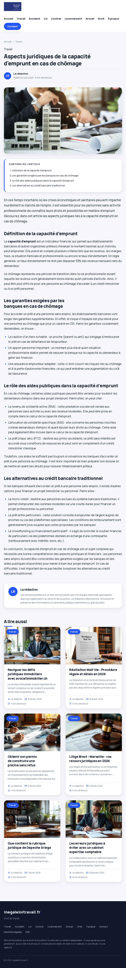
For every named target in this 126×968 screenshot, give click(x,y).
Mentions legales (13, 932)
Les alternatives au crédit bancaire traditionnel (38, 185)
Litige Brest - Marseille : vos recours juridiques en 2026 (90, 758)
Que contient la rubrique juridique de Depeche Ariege (29, 845)
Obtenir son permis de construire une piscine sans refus (22, 760)
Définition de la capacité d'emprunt (32, 170)
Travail (21, 18)
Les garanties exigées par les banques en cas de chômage (45, 175)
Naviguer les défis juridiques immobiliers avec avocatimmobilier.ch (27, 674)
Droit (101, 18)
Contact (12, 26)
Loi (45, 18)
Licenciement (73, 18)
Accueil (8, 18)
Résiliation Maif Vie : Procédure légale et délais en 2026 (93, 672)
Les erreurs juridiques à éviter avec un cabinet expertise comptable (87, 847)
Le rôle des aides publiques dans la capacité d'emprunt (43, 180)
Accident (34, 18)
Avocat (90, 18)
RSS (28, 932)
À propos (113, 18)
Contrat (56, 18)
